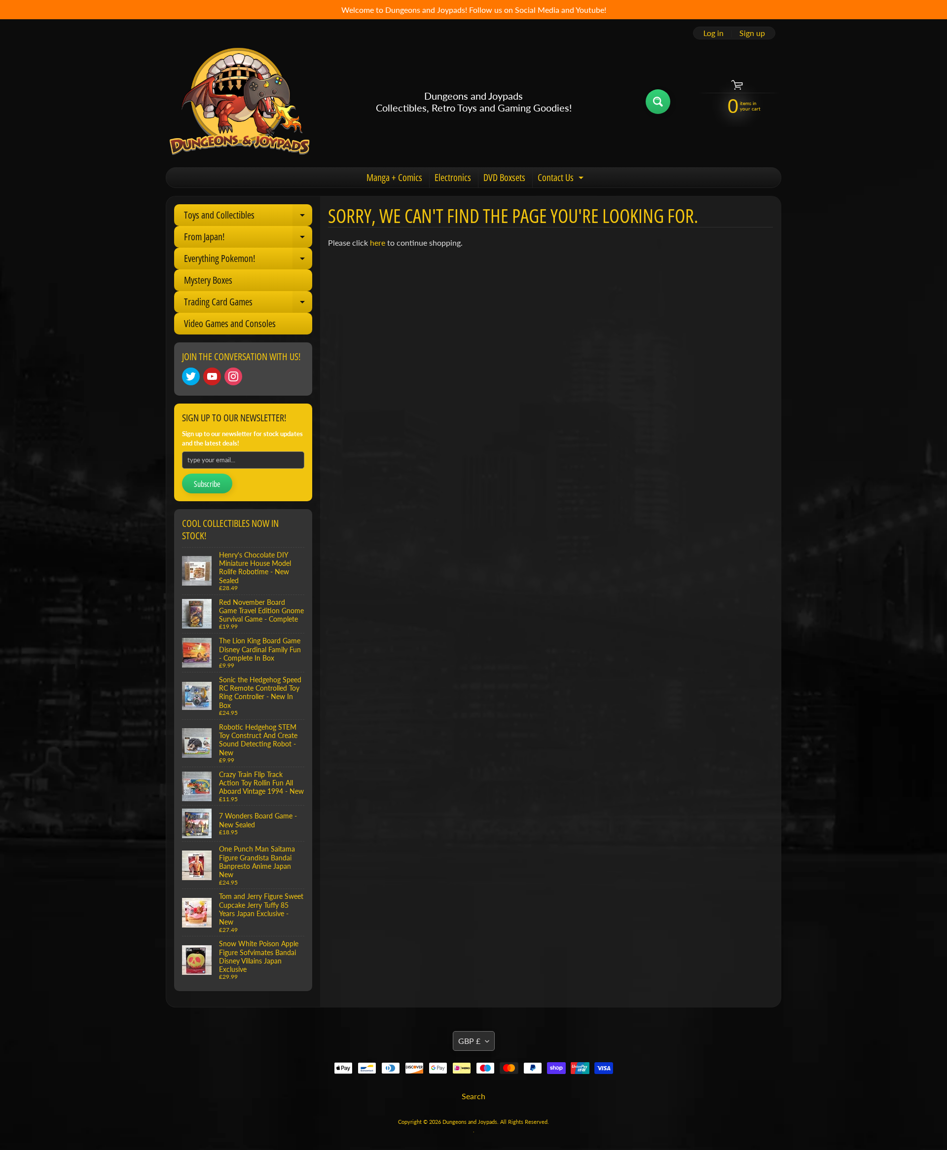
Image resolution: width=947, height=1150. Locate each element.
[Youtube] (212, 376)
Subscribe (207, 484)
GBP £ (469, 1040)
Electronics (453, 177)
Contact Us (562, 179)
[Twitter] (191, 376)
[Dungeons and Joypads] (240, 101)
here (377, 242)
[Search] (658, 101)
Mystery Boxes (208, 280)
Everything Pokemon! (248, 260)
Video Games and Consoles (230, 323)
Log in (713, 33)
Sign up (752, 33)
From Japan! (248, 239)
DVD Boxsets (504, 177)
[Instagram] (233, 376)
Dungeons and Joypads (469, 1121)
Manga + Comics (394, 177)
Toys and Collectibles (248, 217)
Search (473, 1096)
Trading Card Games (248, 304)
